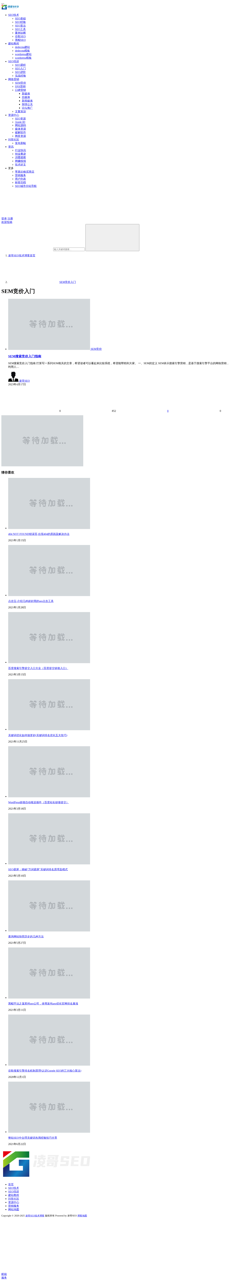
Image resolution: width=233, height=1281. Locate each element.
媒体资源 (20, 128)
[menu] (2, 3)
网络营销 (13, 79)
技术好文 (20, 164)
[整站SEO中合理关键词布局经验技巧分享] (49, 1131)
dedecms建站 (22, 47)
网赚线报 (20, 161)
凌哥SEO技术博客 (34, 1215)
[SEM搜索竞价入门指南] (49, 348)
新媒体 (26, 93)
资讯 (11, 146)
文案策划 (20, 111)
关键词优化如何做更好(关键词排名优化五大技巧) (37, 735)
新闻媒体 (27, 100)
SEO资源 (20, 118)
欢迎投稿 (6, 222)
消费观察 (20, 157)
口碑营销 (20, 90)
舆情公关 (27, 104)
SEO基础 (20, 18)
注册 (10, 218)
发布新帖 (20, 143)
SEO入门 (20, 68)
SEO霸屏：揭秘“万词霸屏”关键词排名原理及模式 (38, 869)
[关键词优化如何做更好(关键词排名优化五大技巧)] (49, 729)
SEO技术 (13, 14)
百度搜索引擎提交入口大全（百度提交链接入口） (38, 668)
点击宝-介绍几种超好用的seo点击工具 (31, 601)
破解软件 (20, 132)
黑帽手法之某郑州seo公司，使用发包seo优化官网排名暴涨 (43, 1003)
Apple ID (20, 122)
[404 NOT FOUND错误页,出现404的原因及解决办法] (49, 528)
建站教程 (13, 43)
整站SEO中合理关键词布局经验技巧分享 (32, 1137)
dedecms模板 (22, 50)
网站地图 (13, 1209)
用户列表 (20, 178)
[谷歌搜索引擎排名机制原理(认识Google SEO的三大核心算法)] (49, 1064)
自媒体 (26, 97)
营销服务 (20, 175)
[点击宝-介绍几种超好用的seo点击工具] (49, 595)
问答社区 (13, 139)
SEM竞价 (20, 82)
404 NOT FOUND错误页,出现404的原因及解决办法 (38, 534)
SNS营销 (20, 86)
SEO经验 (20, 22)
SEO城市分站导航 (26, 186)
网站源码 (20, 125)
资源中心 (13, 115)
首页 (21, 255)
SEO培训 (13, 61)
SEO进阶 (20, 72)
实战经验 (20, 75)
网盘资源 (20, 136)
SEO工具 (20, 29)
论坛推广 (27, 107)
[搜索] (112, 237)
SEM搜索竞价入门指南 (24, 356)
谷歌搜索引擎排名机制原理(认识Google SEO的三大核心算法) (44, 1070)
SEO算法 (20, 25)
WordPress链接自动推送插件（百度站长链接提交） (38, 802)
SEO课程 (20, 65)
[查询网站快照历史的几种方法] (49, 930)
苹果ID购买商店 (24, 171)
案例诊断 (20, 32)
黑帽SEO (20, 39)
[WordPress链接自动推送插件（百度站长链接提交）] (49, 796)
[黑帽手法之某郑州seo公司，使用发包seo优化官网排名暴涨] (49, 997)
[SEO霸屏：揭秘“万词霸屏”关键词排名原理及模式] (49, 863)
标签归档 (20, 182)
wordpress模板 (23, 57)
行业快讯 (20, 150)
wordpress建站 (23, 54)
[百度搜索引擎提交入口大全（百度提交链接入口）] (49, 662)
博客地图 (82, 1215)
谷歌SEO (20, 36)
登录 (4, 218)
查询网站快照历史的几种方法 (26, 936)
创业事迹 (20, 153)
